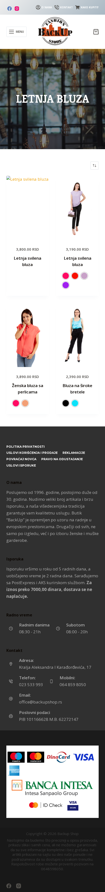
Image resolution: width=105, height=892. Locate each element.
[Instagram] (17, 8)
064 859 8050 (73, 684)
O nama (47, 7)
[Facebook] (9, 8)
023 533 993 (31, 684)
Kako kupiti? (90, 7)
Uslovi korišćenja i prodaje (32, 453)
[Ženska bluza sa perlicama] (27, 335)
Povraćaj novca (21, 459)
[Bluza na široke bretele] (77, 335)
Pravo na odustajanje (62, 459)
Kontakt (66, 7)
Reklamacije (74, 453)
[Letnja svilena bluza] (27, 208)
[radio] (65, 275)
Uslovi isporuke (21, 465)
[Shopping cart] (96, 31)
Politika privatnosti (25, 446)
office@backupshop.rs (40, 702)
